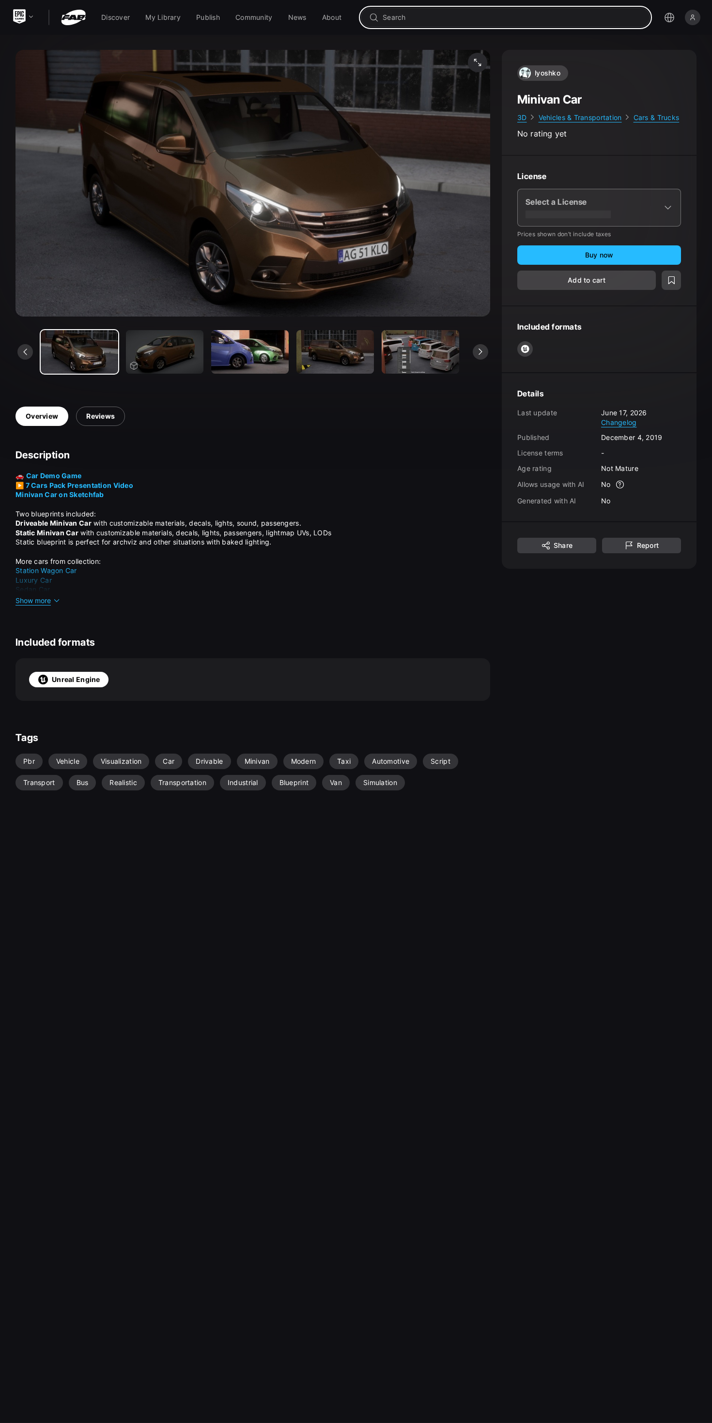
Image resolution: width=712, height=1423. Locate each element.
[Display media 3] (335, 352)
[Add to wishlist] (671, 280)
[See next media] (480, 352)
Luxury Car (33, 580)
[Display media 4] (420, 352)
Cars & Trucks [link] (657, 117)
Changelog (619, 422)
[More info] (620, 485)
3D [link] (522, 117)
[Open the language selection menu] (669, 17)
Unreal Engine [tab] (76, 679)
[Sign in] (692, 17)
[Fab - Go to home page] (73, 17)
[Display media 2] (250, 352)
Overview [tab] (42, 416)
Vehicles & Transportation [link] (580, 117)
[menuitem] (115, 17)
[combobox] (512, 17)
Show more (33, 600)
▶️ (74, 485)
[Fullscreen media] (477, 62)
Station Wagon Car (46, 570)
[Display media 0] (79, 352)
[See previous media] (25, 352)
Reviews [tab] (100, 416)
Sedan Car (32, 589)
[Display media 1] (164, 352)
